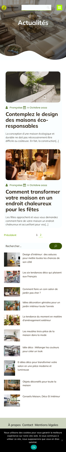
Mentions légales (46, 425)
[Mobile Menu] (59, 7)
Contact (27, 425)
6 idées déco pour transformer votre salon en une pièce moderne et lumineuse (37, 366)
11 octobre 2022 (37, 107)
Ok (33, 447)
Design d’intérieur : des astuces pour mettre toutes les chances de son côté (41, 258)
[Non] (62, 440)
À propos (14, 425)
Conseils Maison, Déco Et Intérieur (41, 396)
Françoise (16, 107)
